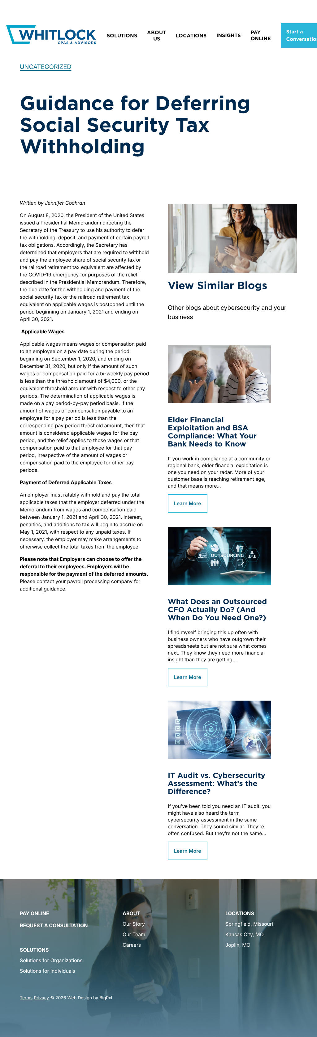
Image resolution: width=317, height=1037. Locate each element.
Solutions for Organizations (51, 960)
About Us (156, 35)
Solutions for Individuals (47, 971)
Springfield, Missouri (249, 924)
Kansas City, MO (244, 934)
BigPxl (105, 998)
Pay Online (261, 35)
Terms (26, 998)
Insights (228, 35)
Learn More (187, 503)
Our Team (134, 934)
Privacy (41, 998)
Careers (132, 945)
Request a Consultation (54, 925)
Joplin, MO (237, 945)
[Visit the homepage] (51, 35)
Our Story (134, 924)
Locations (191, 35)
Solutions (122, 35)
